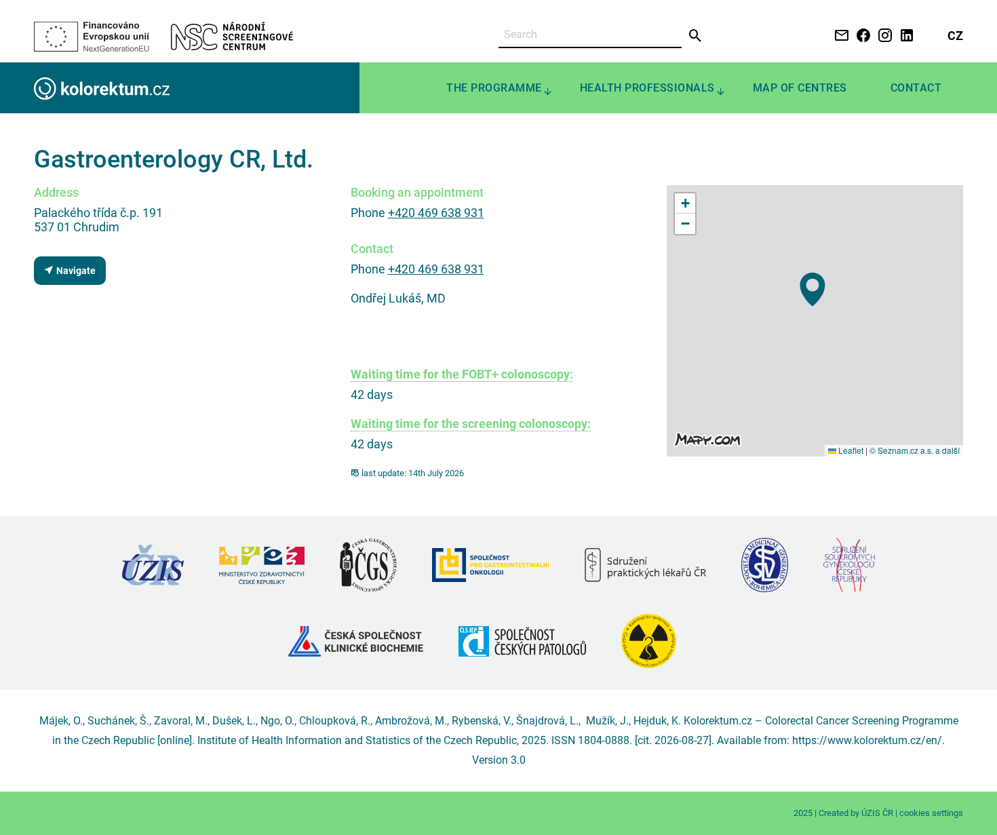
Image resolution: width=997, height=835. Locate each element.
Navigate (75, 271)
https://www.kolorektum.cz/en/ (867, 740)
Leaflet (849, 450)
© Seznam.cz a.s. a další (914, 450)
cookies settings (931, 813)
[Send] (695, 36)
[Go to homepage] (102, 87)
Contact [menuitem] (916, 87)
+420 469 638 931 (436, 213)
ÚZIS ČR (877, 813)
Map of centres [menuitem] (800, 87)
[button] (812, 289)
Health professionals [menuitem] (647, 87)
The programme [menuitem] (494, 87)
